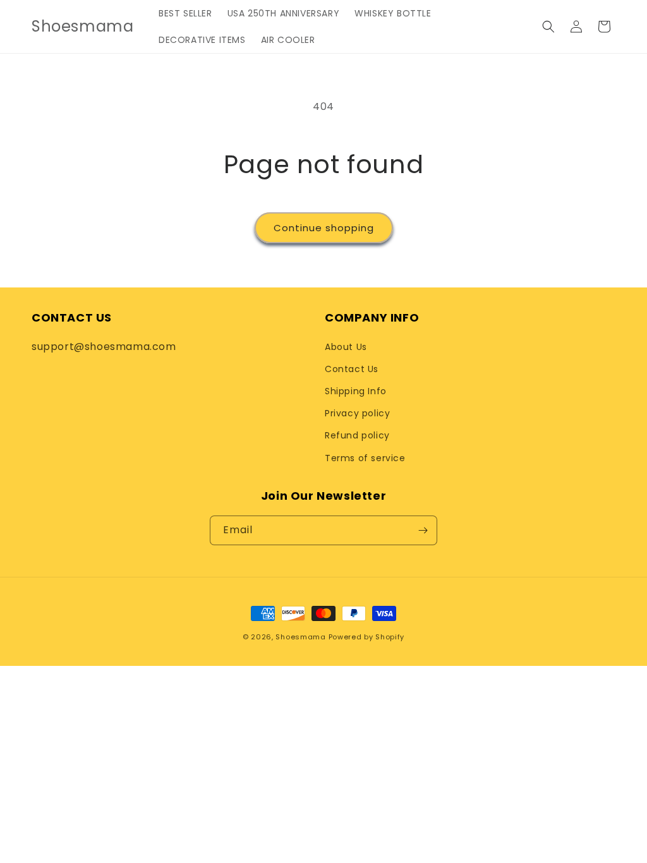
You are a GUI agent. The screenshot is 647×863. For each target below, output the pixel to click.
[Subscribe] (423, 530)
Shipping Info (356, 391)
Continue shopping (324, 227)
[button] (548, 26)
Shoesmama (300, 637)
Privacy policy (357, 413)
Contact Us (351, 369)
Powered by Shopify (367, 637)
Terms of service (365, 458)
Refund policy (357, 435)
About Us (346, 347)
